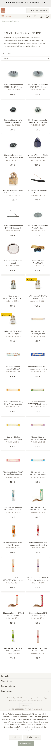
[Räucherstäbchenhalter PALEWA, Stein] (38, 213)
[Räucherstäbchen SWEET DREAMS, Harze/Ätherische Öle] (38, 636)
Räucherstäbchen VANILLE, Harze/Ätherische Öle (38, 332)
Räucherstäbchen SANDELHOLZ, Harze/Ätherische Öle (13, 438)
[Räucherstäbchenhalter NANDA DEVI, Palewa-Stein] (38, 108)
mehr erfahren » (35, 46)
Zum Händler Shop (37, 10)
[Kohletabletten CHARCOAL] (38, 249)
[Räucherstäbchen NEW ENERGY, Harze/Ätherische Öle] (13, 636)
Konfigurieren (25, 743)
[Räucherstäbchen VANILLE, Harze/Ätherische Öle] (38, 319)
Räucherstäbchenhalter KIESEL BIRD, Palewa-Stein (38, 85)
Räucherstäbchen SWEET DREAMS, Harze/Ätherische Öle (38, 649)
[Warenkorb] (47, 16)
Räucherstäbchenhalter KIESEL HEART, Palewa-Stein (13, 85)
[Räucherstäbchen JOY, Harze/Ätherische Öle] (38, 530)
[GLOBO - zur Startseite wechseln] (3, 10)
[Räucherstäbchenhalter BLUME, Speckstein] (38, 178)
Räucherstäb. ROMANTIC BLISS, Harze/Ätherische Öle (38, 579)
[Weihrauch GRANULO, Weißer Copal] (13, 319)
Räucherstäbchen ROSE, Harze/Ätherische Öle (13, 473)
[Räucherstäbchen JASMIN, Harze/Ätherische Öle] (13, 354)
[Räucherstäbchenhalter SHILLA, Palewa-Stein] (13, 108)
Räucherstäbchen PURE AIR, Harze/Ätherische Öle (13, 508)
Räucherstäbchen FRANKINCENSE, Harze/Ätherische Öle (38, 508)
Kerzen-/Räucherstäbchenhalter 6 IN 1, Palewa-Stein (38, 156)
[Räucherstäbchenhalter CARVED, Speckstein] (13, 213)
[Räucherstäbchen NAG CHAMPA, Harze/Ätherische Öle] (38, 601)
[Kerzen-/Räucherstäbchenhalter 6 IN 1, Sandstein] (13, 178)
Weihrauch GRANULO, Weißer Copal (13, 332)
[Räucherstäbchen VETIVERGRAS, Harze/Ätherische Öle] (38, 390)
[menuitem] (6, 16)
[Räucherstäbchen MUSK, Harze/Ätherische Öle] (38, 354)
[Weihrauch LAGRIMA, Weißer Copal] (38, 284)
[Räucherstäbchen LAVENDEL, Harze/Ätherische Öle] (38, 425)
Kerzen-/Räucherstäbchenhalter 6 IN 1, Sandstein (13, 191)
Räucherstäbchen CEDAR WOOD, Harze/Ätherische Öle (13, 614)
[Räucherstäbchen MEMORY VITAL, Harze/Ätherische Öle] (13, 566)
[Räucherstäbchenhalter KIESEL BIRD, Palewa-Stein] (38, 72)
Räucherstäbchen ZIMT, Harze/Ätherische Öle (13, 402)
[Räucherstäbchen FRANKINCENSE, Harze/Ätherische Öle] (38, 495)
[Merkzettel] (35, 16)
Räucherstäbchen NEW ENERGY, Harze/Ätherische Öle (13, 649)
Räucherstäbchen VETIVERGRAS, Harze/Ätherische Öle (37, 402)
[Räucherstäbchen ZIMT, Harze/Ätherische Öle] (13, 390)
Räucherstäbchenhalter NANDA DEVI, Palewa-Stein (38, 121)
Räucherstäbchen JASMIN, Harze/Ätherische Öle (13, 367)
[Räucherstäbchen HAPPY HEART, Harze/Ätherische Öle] (13, 530)
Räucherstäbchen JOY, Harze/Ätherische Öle (38, 543)
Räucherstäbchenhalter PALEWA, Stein (38, 226)
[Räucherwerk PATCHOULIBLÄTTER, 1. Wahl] (13, 284)
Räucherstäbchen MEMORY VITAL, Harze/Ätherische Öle (13, 579)
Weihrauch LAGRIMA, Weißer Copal (38, 297)
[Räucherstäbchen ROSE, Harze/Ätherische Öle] (13, 460)
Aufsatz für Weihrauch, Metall (13, 261)
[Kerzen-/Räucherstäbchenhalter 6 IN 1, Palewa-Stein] (38, 143)
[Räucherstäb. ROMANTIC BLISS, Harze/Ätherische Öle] (38, 566)
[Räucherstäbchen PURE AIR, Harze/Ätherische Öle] (13, 495)
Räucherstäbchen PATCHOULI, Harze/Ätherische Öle (38, 473)
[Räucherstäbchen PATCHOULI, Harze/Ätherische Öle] (38, 460)
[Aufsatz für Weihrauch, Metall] (13, 249)
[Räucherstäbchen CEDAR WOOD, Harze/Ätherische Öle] (13, 601)
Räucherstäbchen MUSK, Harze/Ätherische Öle (38, 367)
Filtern (8, 53)
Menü (8, 16)
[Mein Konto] (41, 16)
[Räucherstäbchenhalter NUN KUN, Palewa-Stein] (13, 143)
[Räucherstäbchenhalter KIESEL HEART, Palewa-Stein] (13, 72)
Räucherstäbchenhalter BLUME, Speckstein (38, 191)
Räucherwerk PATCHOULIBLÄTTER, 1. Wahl (13, 297)
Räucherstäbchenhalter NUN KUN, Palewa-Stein (13, 156)
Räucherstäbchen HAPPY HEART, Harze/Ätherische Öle (13, 543)
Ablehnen (16, 737)
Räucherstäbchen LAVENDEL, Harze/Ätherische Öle (38, 438)
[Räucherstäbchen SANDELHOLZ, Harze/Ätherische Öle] (13, 425)
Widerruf (25, 705)
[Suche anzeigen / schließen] (28, 16)
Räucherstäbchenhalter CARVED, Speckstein (13, 226)
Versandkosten (37, 698)
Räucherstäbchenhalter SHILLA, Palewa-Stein (13, 121)
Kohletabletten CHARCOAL (38, 261)
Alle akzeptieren (32, 737)
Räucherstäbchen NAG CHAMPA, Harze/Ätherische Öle (37, 614)
